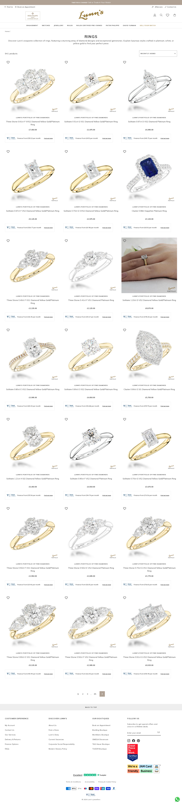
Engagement (32, 25)
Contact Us (171, 7)
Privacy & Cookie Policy (107, 782)
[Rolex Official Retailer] (15, 16)
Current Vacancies (56, 739)
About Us (52, 725)
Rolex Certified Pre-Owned (89, 25)
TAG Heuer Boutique (101, 744)
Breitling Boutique (99, 730)
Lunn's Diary (54, 735)
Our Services (10, 735)
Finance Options (11, 744)
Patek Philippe (112, 25)
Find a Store (54, 730)
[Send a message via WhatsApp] (177, 799)
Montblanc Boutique (100, 735)
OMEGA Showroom (100, 739)
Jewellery (58, 25)
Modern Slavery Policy (58, 749)
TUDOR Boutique (99, 749)
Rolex (70, 25)
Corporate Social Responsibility (62, 744)
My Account (10, 725)
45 (95, 694)
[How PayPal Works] (114, 789)
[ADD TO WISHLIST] (8, 62)
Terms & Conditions (73, 782)
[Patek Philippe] (32, 16)
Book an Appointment (26, 7)
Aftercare (159, 7)
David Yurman (129, 25)
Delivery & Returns (13, 739)
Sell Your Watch (148, 25)
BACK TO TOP (91, 707)
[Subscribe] (159, 732)
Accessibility (89, 782)
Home (7, 31)
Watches (46, 25)
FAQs (7, 749)
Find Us (10, 7)
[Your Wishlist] (168, 15)
